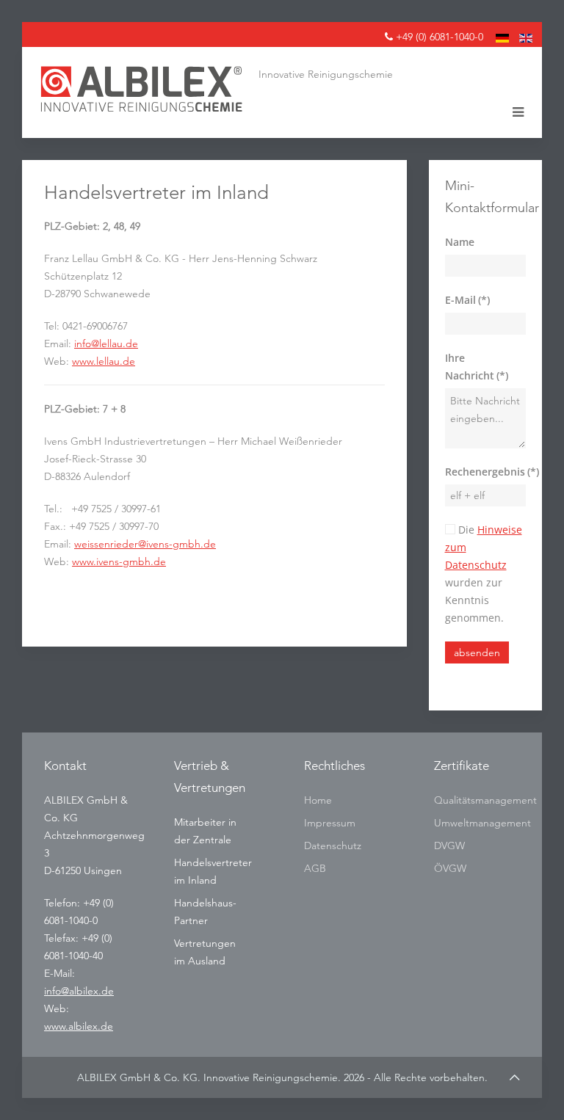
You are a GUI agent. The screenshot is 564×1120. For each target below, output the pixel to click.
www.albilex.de (78, 1026)
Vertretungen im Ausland (205, 952)
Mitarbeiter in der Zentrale (205, 830)
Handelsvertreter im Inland (213, 871)
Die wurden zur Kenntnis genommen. (483, 574)
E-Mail (467, 300)
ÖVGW (450, 868)
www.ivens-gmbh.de (119, 561)
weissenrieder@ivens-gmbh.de (145, 543)
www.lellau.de (103, 361)
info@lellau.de (106, 343)
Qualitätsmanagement (477, 800)
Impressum (329, 822)
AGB (315, 868)
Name (459, 242)
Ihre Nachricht (476, 366)
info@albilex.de (79, 990)
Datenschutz (332, 845)
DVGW (449, 845)
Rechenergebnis (486, 472)
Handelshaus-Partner (205, 911)
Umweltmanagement (477, 822)
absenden (477, 652)
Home (318, 800)
